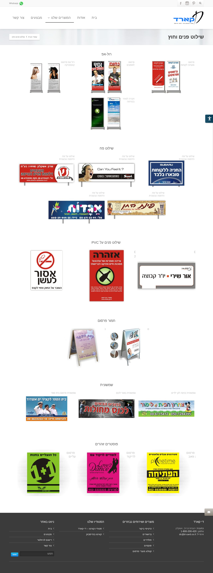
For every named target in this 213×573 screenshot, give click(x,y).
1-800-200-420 (189, 531)
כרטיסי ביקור (145, 528)
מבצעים (36, 17)
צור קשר (18, 17)
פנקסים (148, 545)
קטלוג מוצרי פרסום (142, 551)
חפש (15, 555)
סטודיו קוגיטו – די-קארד (90, 528)
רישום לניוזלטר (44, 540)
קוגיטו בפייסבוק (94, 534)
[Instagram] (187, 3)
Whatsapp (14, 3)
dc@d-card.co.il (187, 534)
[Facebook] (180, 3)
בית (94, 17)
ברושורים (147, 534)
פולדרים (147, 540)
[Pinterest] (193, 3)
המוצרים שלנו (61, 17)
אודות (81, 17)
